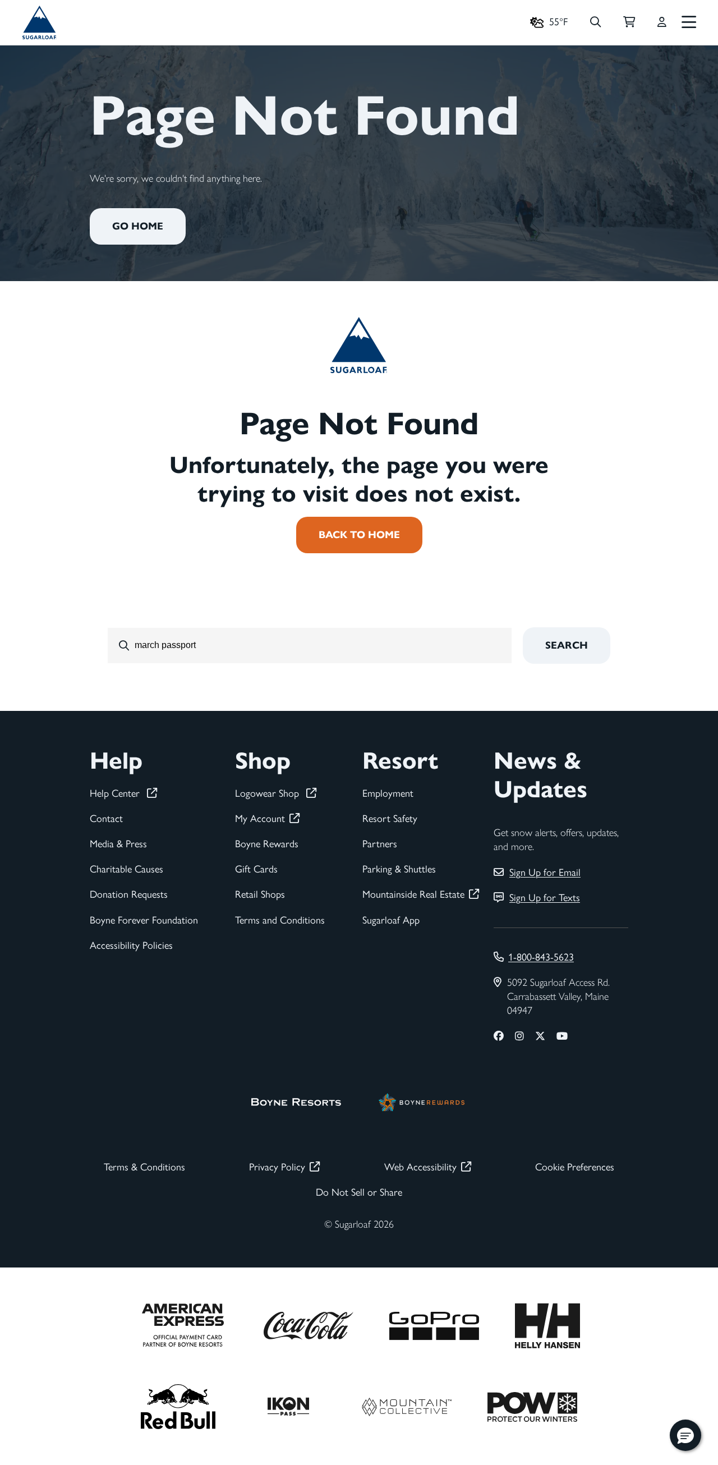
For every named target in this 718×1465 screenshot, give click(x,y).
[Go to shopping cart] (629, 22)
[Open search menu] (595, 22)
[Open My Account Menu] (662, 22)
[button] (685, 1435)
